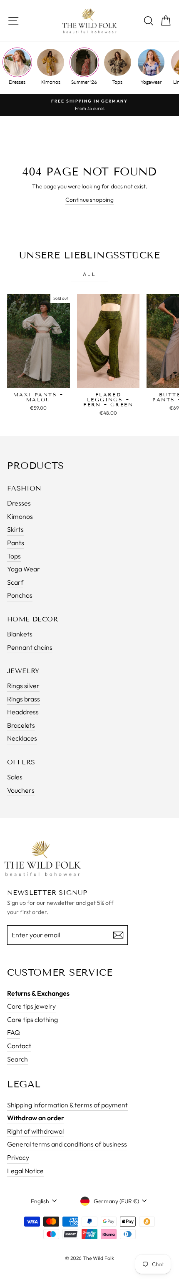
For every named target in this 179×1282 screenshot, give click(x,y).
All (90, 274)
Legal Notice (25, 1171)
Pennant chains (29, 647)
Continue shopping (89, 199)
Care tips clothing (32, 1019)
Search (17, 1059)
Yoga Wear (23, 569)
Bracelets (21, 725)
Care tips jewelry (31, 1006)
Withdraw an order (35, 1118)
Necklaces (22, 738)
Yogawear (151, 82)
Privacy (18, 1157)
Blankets (19, 634)
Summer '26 (84, 82)
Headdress (23, 712)
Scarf (15, 582)
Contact (19, 1046)
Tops (117, 82)
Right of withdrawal (35, 1131)
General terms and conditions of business (67, 1144)
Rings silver (23, 685)
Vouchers (21, 790)
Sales (14, 777)
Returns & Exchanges (38, 993)
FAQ (13, 1032)
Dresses (17, 82)
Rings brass (23, 699)
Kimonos (50, 82)
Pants (15, 542)
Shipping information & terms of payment (67, 1105)
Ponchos (19, 595)
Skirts (15, 529)
